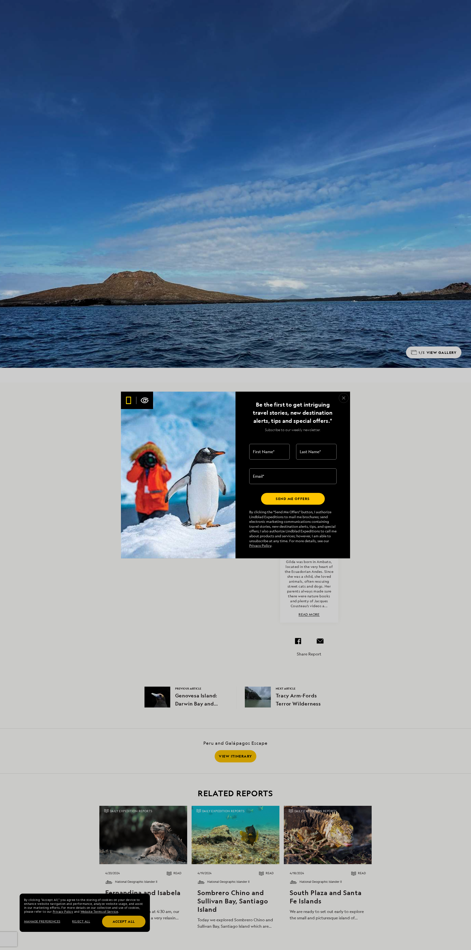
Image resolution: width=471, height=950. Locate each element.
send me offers (293, 498)
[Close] (344, 398)
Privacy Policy (260, 545)
